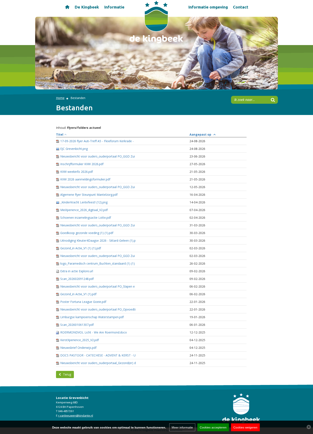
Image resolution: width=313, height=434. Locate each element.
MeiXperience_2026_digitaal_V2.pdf (84, 210)
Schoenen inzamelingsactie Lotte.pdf (85, 218)
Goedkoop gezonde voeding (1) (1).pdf (86, 233)
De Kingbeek (87, 7)
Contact (240, 7)
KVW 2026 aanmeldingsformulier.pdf (85, 179)
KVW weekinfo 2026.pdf (76, 172)
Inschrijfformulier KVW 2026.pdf (81, 164)
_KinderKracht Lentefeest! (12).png (84, 202)
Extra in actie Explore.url (76, 271)
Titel (59, 134)
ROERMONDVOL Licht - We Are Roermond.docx (93, 332)
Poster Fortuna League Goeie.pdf (83, 302)
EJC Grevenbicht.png (74, 149)
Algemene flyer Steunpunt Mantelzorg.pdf (89, 195)
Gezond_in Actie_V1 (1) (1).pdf (80, 248)
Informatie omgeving (208, 7)
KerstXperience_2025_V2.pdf (79, 340)
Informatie (114, 7)
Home (67, 6)
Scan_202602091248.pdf (77, 279)
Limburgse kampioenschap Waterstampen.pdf (92, 317)
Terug (67, 374)
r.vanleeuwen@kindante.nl (75, 415)
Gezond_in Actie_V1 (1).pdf (78, 294)
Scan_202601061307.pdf (77, 325)
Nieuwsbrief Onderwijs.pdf (78, 348)
